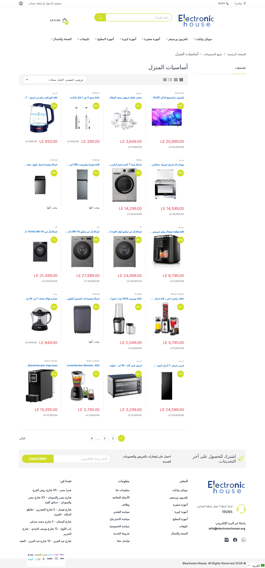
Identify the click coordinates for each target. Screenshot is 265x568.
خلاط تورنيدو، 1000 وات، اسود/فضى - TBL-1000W (126, 298)
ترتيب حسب (74, 80)
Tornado (138, 294)
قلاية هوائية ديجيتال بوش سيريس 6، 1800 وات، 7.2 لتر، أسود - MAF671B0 (167, 231)
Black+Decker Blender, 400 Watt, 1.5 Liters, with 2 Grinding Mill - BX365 (83, 365)
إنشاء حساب (35, 3)
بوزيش (181, 227)
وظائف (126, 504)
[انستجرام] (226, 540)
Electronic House (195, 563)
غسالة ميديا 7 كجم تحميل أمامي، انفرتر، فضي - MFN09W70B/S (125, 164)
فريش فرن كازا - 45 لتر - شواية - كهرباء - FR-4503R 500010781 (125, 365)
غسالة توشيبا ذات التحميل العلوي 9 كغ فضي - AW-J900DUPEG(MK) (83, 298)
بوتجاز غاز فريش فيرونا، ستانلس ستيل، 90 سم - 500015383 (168, 164)
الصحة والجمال (179, 533)
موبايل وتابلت (180, 490)
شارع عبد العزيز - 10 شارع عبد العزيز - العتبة (45, 541)
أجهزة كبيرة (181, 511)
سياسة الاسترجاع (120, 519)
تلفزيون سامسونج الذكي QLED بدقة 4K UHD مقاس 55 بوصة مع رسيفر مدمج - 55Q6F (168, 97)
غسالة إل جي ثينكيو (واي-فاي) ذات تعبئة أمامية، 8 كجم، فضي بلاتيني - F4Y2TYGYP (125, 231)
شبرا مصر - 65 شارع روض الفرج (52, 490)
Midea (139, 160)
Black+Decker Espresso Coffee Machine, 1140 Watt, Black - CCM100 (40, 365)
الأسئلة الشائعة (121, 497)
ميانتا (55, 294)
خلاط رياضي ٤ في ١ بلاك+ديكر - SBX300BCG (168, 298)
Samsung (179, 93)
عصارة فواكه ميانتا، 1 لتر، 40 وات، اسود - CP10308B (40, 298)
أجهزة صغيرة (180, 504)
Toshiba (96, 160)
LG (140, 227)
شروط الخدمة (121, 533)
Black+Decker (177, 294)
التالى (22, 438)
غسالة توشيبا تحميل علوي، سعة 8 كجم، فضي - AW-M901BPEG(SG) (41, 164)
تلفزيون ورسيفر (179, 497)
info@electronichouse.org (227, 528)
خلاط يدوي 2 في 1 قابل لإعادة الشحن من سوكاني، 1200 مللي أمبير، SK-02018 (84, 97)
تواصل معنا (123, 540)
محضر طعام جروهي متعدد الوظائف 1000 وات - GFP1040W (125, 97)
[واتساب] (243, 540)
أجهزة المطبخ (180, 519)
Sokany (96, 93)
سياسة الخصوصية (119, 526)
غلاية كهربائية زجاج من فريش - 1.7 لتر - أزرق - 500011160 (40, 97)
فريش (54, 93)
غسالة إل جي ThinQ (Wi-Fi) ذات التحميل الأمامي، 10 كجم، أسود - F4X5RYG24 (40, 231)
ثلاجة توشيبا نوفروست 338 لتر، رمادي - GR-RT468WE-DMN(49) (84, 164)
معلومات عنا (123, 490)
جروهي (139, 93)
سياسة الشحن (121, 511)
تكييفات (183, 526)
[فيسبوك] (235, 540)
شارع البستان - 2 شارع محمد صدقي (50, 521)
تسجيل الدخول (53, 3)
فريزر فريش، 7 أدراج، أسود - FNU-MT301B (170, 365)
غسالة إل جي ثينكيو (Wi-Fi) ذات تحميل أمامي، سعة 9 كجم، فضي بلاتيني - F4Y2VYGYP (84, 231)
